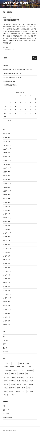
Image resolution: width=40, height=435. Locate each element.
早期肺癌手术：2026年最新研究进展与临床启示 (17, 70)
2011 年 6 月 (6, 321)
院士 (23, 391)
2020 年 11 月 (7, 191)
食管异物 (6, 395)
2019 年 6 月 (6, 202)
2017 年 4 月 (6, 225)
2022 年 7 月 (6, 172)
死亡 (31, 381)
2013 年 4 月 (6, 286)
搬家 (5, 381)
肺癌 (18, 388)
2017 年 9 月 (6, 222)
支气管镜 (12, 381)
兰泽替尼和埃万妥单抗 (10, 85)
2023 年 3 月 (6, 164)
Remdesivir (7, 370)
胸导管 (11, 391)
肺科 (23, 388)
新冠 (18, 381)
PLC (30, 367)
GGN (27, 363)
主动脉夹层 (29, 370)
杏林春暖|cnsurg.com (15, 2)
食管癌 (14, 395)
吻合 (27, 374)
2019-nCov (7, 363)
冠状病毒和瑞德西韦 (11, 20)
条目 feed (6, 410)
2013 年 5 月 (6, 283)
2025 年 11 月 (7, 149)
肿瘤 (5, 391)
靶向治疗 (30, 391)
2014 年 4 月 (6, 263)
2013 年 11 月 (7, 271)
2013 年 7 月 (6, 275)
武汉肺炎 (25, 381)
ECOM (21, 363)
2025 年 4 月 (6, 153)
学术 (4, 336)
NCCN (12, 367)
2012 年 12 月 (7, 294)
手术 (26, 377)
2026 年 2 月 (6, 137)
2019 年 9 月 (6, 199)
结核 (25, 384)
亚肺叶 (6, 374)
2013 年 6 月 (6, 279)
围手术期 (6, 377)
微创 (13, 377)
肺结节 (29, 388)
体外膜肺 (13, 374)
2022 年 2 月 (6, 180)
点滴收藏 (5, 352)
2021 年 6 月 (6, 187)
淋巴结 (6, 384)
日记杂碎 (5, 340)
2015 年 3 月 (6, 256)
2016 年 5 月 (6, 241)
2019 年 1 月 (6, 206)
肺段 (5, 388)
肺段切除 (12, 388)
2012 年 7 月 (6, 302)
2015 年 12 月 (7, 248)
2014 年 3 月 (6, 267)
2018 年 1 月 (6, 214)
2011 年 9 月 (6, 313)
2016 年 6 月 (6, 237)
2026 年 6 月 (6, 134)
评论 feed (6, 414)
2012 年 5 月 (6, 306)
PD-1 (18, 367)
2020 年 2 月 (6, 195)
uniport (15, 370)
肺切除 (31, 384)
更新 (4, 344)
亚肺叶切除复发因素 (9, 81)
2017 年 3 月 (6, 229)
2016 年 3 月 (6, 244)
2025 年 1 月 (6, 157)
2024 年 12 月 (7, 160)
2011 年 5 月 (6, 325)
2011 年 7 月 (6, 317)
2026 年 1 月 (6, 141)
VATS (21, 370)
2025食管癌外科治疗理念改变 (12, 77)
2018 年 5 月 (6, 210)
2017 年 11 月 (7, 218)
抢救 (31, 377)
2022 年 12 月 (7, 168)
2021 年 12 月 (7, 183)
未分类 (5, 348)
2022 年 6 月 (6, 176)
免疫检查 (21, 374)
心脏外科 (20, 377)
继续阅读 (5, 47)
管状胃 (19, 384)
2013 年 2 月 (6, 290)
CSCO (15, 363)
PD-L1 (24, 367)
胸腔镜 (18, 391)
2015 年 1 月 (6, 260)
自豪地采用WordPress (9, 430)
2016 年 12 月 (7, 233)
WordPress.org (7, 417)
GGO (33, 363)
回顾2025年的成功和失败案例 (12, 73)
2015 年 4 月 (6, 252)
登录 (4, 406)
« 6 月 (10, 120)
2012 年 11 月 (7, 298)
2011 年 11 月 (7, 309)
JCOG (6, 367)
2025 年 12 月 (7, 145)
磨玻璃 (12, 384)
